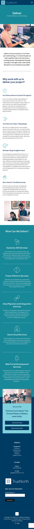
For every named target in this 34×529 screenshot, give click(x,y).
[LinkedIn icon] (18, 523)
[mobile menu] (32, 2)
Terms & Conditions (17, 520)
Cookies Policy (17, 519)
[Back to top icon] (17, 513)
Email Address (10, 493)
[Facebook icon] (15, 523)
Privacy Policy (26, 519)
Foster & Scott (8, 519)
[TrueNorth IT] (9, 2)
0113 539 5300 (17, 468)
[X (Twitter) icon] (17, 523)
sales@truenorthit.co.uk (17, 472)
